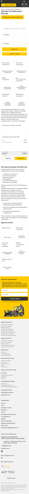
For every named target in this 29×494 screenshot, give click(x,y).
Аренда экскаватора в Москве (13, 9)
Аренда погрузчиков (6, 338)
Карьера (3, 418)
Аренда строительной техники (8, 369)
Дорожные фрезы (5, 363)
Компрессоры (4, 366)
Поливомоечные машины (7, 375)
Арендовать (21, 158)
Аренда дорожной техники (7, 358)
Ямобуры (3, 378)
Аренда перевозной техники (8, 381)
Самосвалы (3, 376)
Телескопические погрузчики (8, 345)
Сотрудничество (5, 416)
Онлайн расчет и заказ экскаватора (12, 17)
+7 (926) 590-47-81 (6, 445)
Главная (3, 9)
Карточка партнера (6, 421)
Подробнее (8, 158)
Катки (2, 365)
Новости (3, 403)
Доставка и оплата (6, 407)
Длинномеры (4, 383)
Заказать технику (14, 54)
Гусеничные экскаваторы (7, 324)
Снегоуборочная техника (7, 392)
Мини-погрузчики (5, 343)
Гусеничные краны (5, 353)
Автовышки (3, 372)
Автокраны (3, 352)
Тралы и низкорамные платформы (9, 386)
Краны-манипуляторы (6, 355)
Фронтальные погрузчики (7, 346)
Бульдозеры (4, 362)
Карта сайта (4, 425)
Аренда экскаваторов (6, 322)
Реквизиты (4, 410)
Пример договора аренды (8, 423)
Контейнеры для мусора (6, 385)
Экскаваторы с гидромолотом (8, 332)
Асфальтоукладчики (6, 360)
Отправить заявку (14, 298)
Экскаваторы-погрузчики (7, 329)
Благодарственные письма (8, 414)
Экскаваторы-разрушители (7, 330)
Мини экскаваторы (5, 327)
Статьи (3, 412)
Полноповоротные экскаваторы (8, 335)
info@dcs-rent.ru (5, 448)
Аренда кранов (4, 349)
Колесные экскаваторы (6, 326)
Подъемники (4, 373)
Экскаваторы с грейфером (7, 333)
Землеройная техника (6, 390)
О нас (2, 405)
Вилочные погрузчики (6, 342)
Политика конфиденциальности (10, 427)
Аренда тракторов (5, 394)
